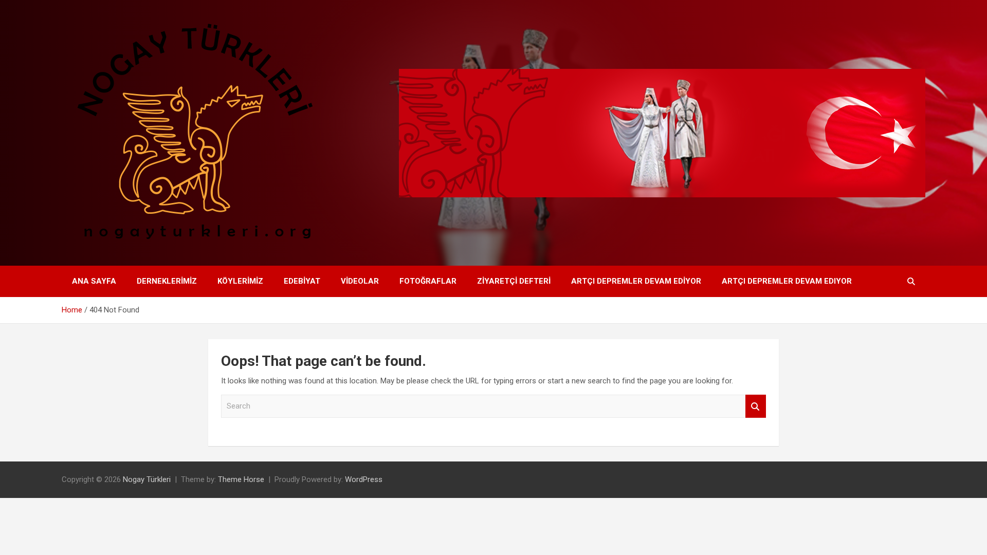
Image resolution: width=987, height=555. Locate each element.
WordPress (363, 479)
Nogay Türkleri (147, 479)
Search (755, 406)
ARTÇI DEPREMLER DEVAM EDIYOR (787, 281)
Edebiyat (302, 281)
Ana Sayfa (94, 281)
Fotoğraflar (427, 281)
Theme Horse (241, 479)
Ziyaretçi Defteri (514, 281)
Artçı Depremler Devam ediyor (636, 281)
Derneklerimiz (167, 281)
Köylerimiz (240, 281)
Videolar (360, 281)
